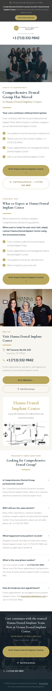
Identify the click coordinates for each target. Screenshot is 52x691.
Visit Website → (26, 380)
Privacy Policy (43, 683)
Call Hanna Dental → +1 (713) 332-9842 (27, 183)
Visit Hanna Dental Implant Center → (26, 171)
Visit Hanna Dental (26, 18)
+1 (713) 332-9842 (26, 38)
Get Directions (27, 389)
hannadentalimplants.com (33, 596)
